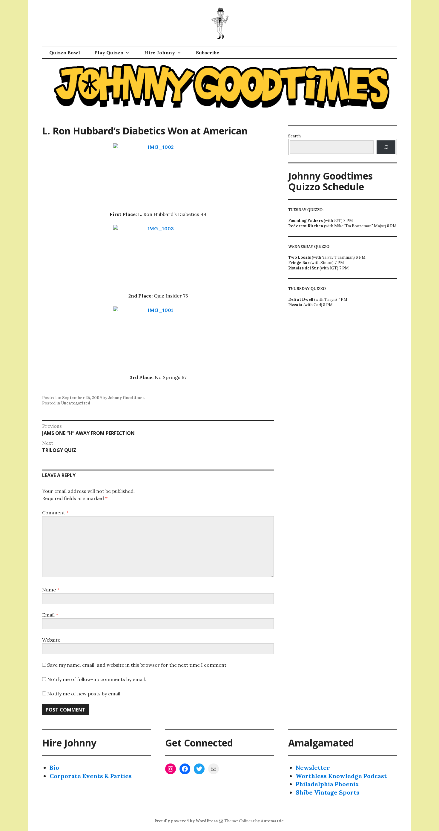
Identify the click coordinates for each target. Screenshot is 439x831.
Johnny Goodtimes (126, 397)
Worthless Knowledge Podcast (341, 776)
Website (51, 640)
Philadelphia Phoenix (327, 784)
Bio (54, 767)
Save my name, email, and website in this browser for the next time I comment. (137, 665)
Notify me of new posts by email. (84, 694)
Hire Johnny (159, 53)
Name (50, 590)
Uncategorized (75, 403)
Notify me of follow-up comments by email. (96, 679)
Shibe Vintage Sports (327, 792)
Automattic (272, 821)
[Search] (386, 147)
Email (50, 615)
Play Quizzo (108, 53)
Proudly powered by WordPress (186, 821)
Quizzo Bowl (64, 53)
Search (294, 136)
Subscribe (207, 53)
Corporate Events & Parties (91, 776)
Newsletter (313, 767)
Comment (55, 513)
